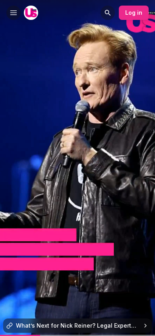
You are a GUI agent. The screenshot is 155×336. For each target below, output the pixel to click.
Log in (133, 12)
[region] (77, 335)
